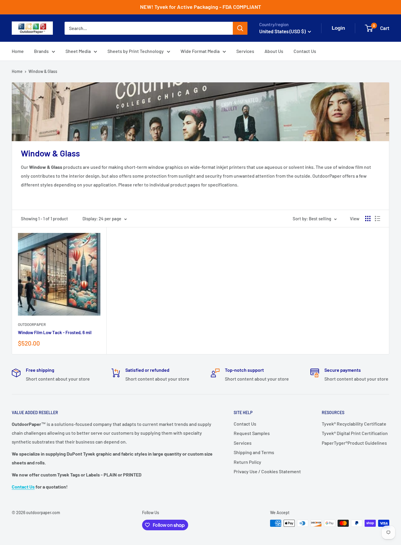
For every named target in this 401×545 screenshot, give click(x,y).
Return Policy (247, 462)
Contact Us (305, 51)
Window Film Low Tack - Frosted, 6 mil (55, 332)
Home (18, 51)
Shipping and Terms (254, 452)
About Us (273, 51)
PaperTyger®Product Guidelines (354, 443)
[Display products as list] (377, 218)
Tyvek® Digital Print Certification (355, 433)
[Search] (240, 28)
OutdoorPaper (32, 324)
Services (245, 51)
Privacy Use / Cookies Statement (267, 471)
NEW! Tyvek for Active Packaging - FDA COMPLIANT (200, 7)
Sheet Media (78, 51)
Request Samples (252, 433)
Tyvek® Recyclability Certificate (354, 423)
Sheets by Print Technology (135, 51)
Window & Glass (42, 71)
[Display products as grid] (367, 218)
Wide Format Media (200, 51)
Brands (41, 51)
